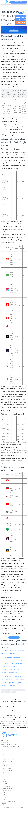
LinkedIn (24, 701)
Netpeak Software (7, 790)
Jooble (4, 792)
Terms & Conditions (7, 774)
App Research (6, 757)
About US (5, 781)
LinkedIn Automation (7, 788)
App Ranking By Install (8, 761)
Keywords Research (7, 754)
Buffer (19, 701)
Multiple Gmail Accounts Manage (10, 795)
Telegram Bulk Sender (8, 797)
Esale (4, 799)
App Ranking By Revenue (8, 759)
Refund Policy (6, 777)
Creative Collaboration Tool (9, 801)
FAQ (4, 763)
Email (15, 701)
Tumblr (11, 701)
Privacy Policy (6, 772)
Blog (4, 779)
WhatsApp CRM (6, 786)
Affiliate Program (7, 768)
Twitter (2, 701)
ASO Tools (14, 637)
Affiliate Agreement (7, 770)
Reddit (6, 701)
